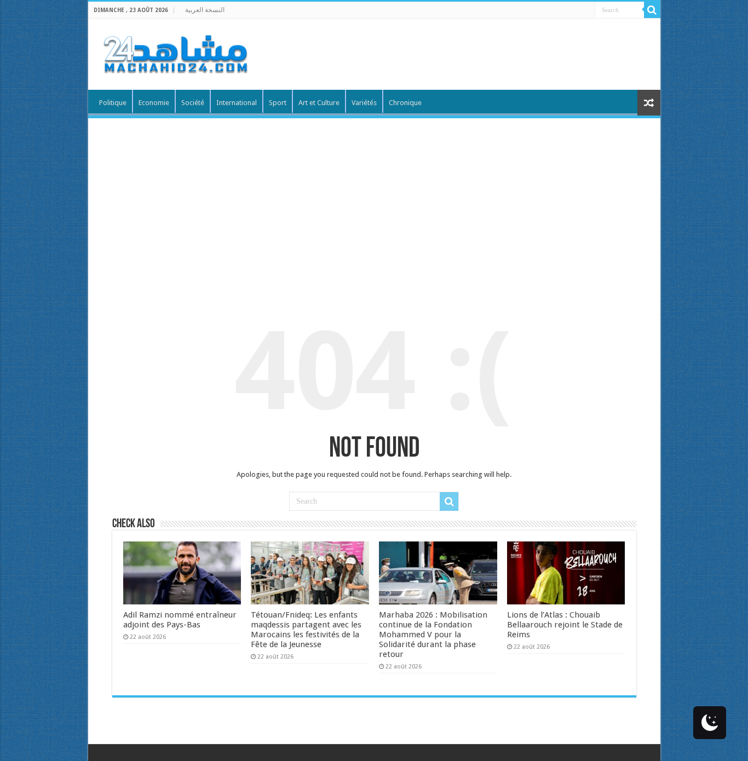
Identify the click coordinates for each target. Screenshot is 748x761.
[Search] (652, 10)
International (236, 103)
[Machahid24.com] (174, 52)
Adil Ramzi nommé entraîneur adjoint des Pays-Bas (180, 620)
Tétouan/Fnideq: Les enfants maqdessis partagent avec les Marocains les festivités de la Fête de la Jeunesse (306, 629)
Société (192, 103)
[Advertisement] (374, 200)
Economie (154, 103)
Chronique (405, 103)
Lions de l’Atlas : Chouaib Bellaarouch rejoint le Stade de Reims (565, 624)
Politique (112, 103)
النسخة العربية (205, 10)
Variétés (364, 103)
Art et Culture (319, 103)
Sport (277, 103)
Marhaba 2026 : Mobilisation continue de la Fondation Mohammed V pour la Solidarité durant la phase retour (433, 634)
